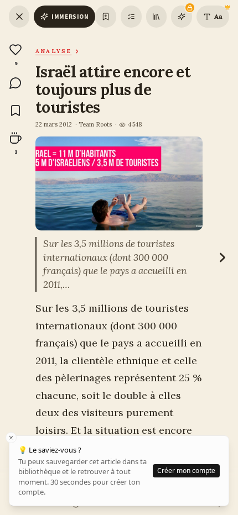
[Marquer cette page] (105, 17)
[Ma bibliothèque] (156, 17)
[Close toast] (11, 437)
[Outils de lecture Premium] (181, 17)
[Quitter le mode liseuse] (19, 17)
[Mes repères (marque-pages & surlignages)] (131, 17)
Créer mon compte (186, 470)
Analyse (53, 51)
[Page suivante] (222, 257)
